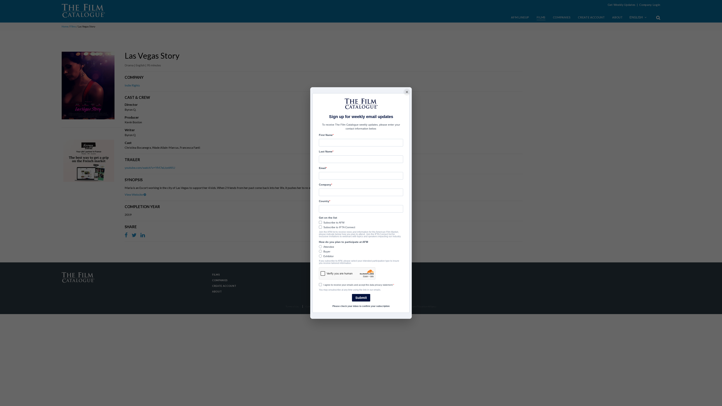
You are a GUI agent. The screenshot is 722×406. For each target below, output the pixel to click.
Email (322, 168)
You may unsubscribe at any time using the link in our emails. (350, 290)
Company (325, 184)
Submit (361, 298)
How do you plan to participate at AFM (343, 242)
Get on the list (328, 217)
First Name (326, 135)
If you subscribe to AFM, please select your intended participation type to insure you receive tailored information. (359, 262)
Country (324, 201)
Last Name (325, 151)
